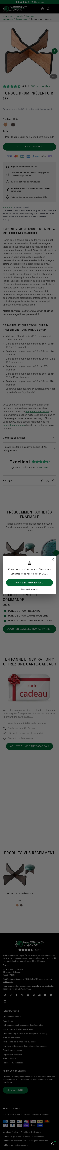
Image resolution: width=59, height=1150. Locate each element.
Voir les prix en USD (29, 582)
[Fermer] (52, 559)
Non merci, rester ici (29, 589)
